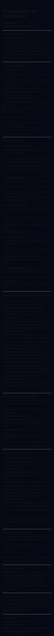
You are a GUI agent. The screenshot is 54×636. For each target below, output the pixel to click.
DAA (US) (7, 548)
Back (11, 6)
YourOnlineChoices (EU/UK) (16, 545)
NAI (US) (7, 552)
